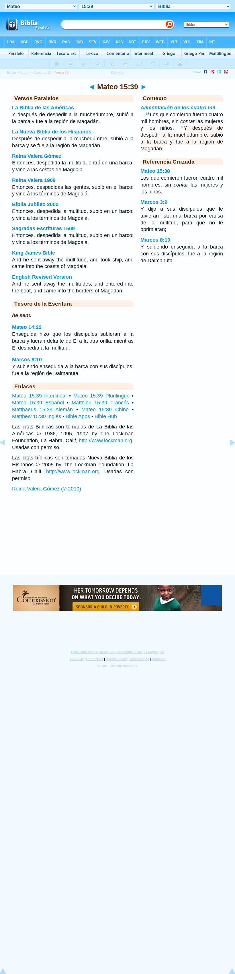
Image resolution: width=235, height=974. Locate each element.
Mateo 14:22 (27, 327)
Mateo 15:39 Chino (105, 409)
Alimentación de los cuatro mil (177, 107)
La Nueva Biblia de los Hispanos (51, 132)
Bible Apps (78, 416)
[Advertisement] (117, 539)
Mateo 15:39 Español (38, 402)
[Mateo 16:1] (228, 455)
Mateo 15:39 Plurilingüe (101, 396)
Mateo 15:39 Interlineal (39, 396)
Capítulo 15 (42, 73)
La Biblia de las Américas (43, 107)
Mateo (25, 73)
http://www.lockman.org (105, 440)
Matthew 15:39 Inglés (36, 416)
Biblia (11, 73)
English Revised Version (42, 277)
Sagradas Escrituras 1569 (43, 228)
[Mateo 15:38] (7, 455)
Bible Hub (106, 416)
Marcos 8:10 (27, 359)
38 (147, 113)
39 (181, 127)
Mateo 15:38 (155, 171)
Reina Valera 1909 (34, 180)
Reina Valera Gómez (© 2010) (46, 489)
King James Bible (33, 253)
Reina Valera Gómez (36, 156)
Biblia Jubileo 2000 (35, 204)
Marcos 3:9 (153, 202)
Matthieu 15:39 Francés (100, 402)
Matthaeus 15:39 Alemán (42, 409)
